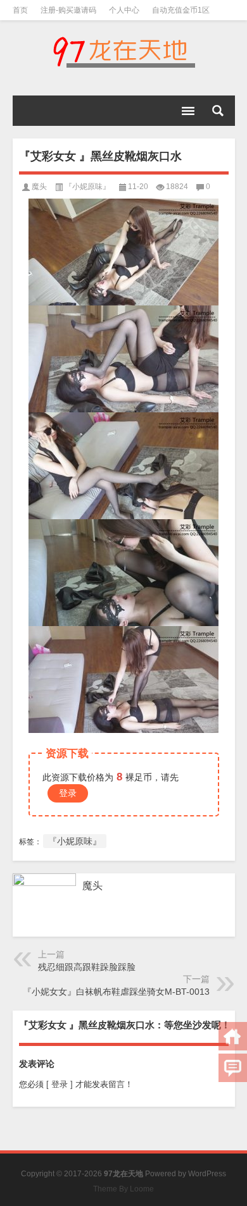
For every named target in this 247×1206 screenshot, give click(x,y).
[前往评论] (232, 1068)
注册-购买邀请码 (68, 10)
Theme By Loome (123, 1188)
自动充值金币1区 (181, 10)
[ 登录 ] (59, 1084)
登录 (68, 793)
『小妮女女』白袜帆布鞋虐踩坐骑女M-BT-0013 (116, 992)
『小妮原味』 (87, 186)
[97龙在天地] (124, 52)
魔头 (39, 186)
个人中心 (124, 10)
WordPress (207, 1173)
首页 (20, 10)
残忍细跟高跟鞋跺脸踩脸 (87, 967)
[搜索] (218, 110)
